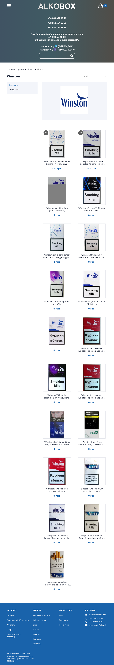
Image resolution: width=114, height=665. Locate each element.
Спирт (9, 629)
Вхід (61, 615)
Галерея (36, 629)
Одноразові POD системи (18, 620)
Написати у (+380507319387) (57, 49)
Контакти (37, 639)
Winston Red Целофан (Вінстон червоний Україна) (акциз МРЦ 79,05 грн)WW (91, 349)
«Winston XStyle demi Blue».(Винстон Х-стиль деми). (57, 162)
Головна (11, 69)
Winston (31, 69)
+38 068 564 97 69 (57, 22)
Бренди (21, 69)
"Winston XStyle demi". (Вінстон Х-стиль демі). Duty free (92, 256)
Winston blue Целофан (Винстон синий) (57, 209)
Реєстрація (63, 620)
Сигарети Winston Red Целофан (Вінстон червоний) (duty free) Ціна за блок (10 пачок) (57, 490)
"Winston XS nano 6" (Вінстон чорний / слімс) (92, 209)
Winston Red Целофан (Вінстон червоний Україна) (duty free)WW (91, 396)
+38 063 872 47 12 (57, 18)
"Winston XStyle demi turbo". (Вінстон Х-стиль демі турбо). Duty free (57, 256)
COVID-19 (37, 643)
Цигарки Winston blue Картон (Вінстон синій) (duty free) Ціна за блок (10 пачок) (57, 536)
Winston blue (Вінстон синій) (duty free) (91, 302)
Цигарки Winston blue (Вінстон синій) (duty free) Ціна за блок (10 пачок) (57, 583)
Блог (35, 625)
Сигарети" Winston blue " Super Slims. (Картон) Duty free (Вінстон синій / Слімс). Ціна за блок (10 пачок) (92, 536)
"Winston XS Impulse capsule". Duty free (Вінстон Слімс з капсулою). (57, 396)
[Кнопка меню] (9, 5)
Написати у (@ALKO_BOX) (57, 46)
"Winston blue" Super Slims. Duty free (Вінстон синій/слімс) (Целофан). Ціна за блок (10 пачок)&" (57, 443)
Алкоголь (11, 625)
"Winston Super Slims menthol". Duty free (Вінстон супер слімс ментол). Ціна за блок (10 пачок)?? (91, 443)
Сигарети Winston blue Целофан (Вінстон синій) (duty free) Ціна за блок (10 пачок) (91, 162)
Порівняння (64, 625)
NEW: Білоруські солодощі (14, 635)
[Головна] (57, 6)
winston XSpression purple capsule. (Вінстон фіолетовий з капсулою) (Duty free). (57, 302)
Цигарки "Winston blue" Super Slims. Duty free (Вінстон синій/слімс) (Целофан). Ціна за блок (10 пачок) (92, 490)
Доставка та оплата (41, 615)
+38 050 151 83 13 (57, 27)
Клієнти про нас (40, 620)
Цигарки (14, 89)
